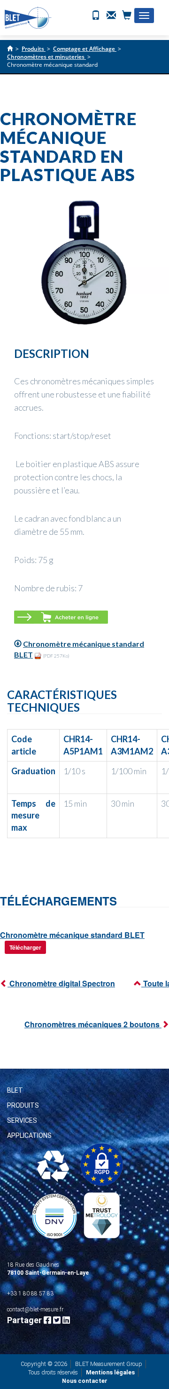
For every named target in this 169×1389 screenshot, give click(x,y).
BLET (15, 1090)
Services (22, 1120)
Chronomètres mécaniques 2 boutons (92, 1024)
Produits (23, 1105)
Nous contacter (85, 1380)
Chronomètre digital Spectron (61, 983)
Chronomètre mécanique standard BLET (72, 934)
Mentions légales (110, 1372)
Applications (29, 1135)
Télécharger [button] (25, 947)
